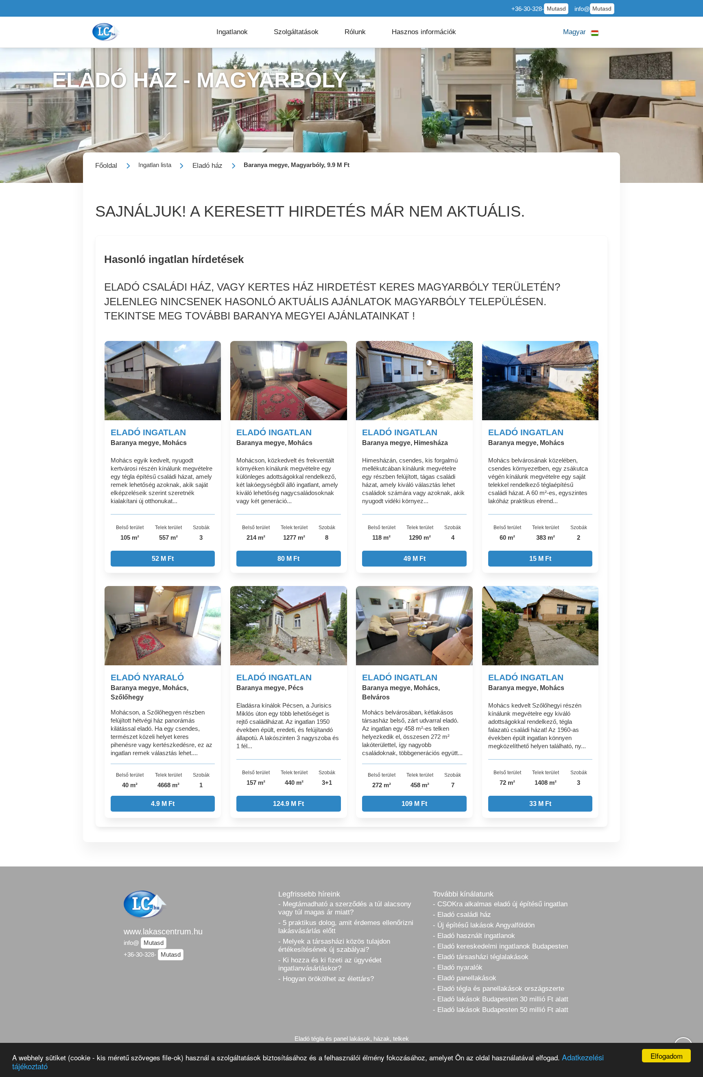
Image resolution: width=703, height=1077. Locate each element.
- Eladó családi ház (462, 914)
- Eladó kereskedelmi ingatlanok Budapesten (500, 946)
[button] (232, 32)
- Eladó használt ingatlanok (474, 936)
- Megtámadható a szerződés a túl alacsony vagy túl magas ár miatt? (344, 908)
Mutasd (556, 9)
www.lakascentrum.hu (163, 931)
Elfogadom (667, 1056)
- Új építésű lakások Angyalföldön (484, 925)
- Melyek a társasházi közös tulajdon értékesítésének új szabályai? (334, 945)
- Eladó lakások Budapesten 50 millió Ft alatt (500, 1010)
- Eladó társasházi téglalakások (480, 957)
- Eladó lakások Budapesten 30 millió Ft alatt (500, 999)
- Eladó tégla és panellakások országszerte (498, 988)
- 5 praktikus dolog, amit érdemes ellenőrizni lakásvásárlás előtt (345, 927)
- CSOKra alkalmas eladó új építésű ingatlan (500, 904)
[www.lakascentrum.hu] (107, 32)
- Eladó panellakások (464, 978)
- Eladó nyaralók (457, 967)
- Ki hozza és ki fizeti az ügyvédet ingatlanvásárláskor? (330, 964)
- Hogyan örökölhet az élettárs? (326, 979)
